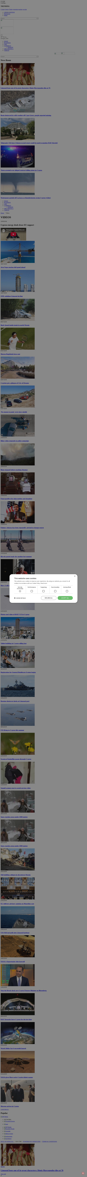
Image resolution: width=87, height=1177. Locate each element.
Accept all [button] (65, 598)
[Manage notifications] (83, 1173)
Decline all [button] (49, 598)
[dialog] (43, 588)
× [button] (74, 576)
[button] (20, 598)
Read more (44, 583)
